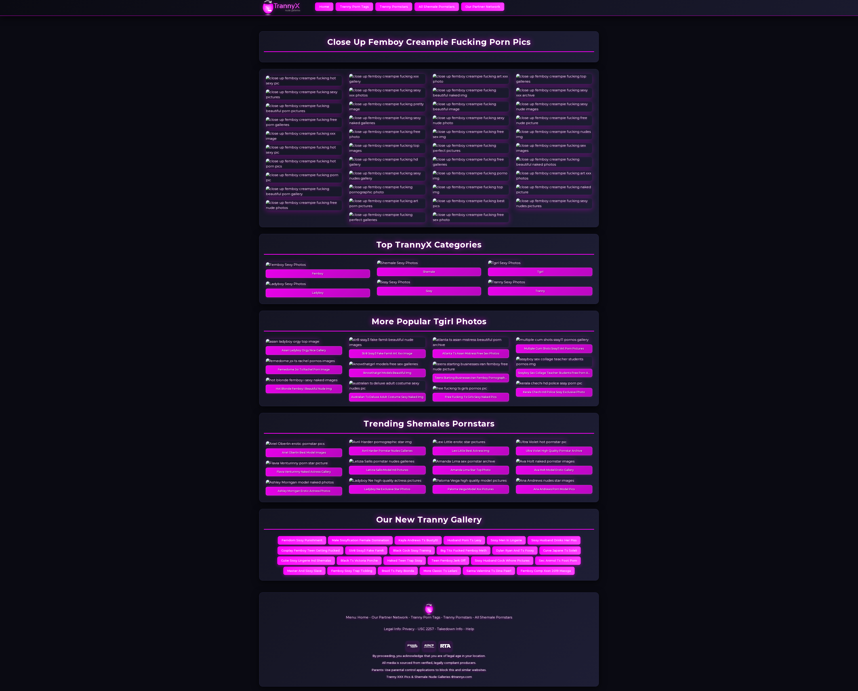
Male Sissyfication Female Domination (360, 540)
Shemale (429, 271)
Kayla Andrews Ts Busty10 (418, 540)
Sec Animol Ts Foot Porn (558, 560)
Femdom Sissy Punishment (302, 540)
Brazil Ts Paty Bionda (398, 570)
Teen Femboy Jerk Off (448, 560)
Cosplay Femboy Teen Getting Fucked (310, 550)
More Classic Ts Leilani (440, 570)
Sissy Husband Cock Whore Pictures (502, 560)
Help (470, 629)
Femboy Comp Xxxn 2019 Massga (546, 570)
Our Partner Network (482, 7)
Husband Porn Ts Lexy (464, 540)
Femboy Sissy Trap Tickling (351, 570)
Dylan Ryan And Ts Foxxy (515, 550)
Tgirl (540, 271)
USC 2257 (426, 629)
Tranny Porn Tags (354, 7)
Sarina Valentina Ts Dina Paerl (489, 570)
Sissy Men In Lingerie (506, 540)
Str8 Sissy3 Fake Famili (366, 550)
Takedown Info (450, 629)
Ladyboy (318, 292)
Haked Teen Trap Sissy (404, 560)
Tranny (540, 291)
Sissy (429, 291)
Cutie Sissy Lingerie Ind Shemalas (306, 560)
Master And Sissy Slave (304, 570)
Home (324, 7)
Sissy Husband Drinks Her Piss (554, 540)
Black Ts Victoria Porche (359, 560)
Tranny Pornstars (394, 7)
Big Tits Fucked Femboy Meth (463, 550)
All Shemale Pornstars (437, 7)
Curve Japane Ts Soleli (560, 550)
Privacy (408, 629)
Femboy (317, 273)
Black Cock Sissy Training (412, 550)
